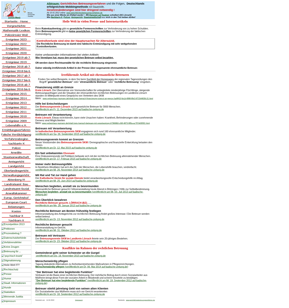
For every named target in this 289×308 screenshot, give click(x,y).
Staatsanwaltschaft (92, 17)
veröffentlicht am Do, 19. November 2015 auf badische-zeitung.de (70, 255)
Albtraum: (53, 3)
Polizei (67, 17)
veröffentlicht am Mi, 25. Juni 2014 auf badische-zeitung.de (66, 181)
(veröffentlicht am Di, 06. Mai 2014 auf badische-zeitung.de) (81, 266)
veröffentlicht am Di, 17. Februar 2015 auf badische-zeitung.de (68, 159)
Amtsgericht (76, 17)
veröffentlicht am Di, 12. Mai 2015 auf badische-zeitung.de (66, 148)
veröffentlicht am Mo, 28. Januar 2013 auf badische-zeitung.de (68, 205)
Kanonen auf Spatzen (99, 15)
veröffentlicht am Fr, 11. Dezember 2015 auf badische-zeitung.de (69, 109)
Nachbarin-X (56, 17)
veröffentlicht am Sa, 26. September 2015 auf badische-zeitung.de (70, 134)
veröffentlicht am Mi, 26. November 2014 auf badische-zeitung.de (69, 170)
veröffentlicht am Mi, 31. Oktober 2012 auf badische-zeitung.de (68, 230)
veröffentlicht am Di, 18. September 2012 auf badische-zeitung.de (70, 294)
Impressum (79, 300)
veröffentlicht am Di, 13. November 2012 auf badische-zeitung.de (69, 219)
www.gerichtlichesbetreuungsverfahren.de (84, 13)
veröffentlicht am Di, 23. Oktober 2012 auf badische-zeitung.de (68, 241)
